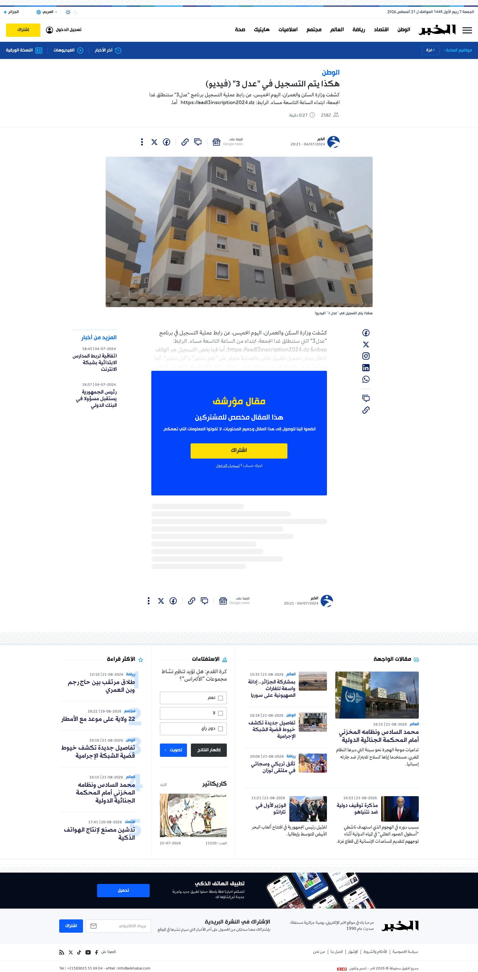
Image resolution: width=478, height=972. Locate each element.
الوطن (404, 30)
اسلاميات (288, 30)
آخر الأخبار (103, 50)
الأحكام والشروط (375, 952)
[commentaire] (197, 142)
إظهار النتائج (209, 750)
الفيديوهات (64, 50)
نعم (211, 698)
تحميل (123, 890)
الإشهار (353, 952)
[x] (154, 142)
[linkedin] (366, 367)
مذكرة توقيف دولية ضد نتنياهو (357, 809)
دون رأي (208, 728)
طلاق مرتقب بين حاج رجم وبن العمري (101, 686)
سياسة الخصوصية (405, 952)
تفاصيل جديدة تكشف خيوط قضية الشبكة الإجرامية (271, 729)
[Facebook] (96, 952)
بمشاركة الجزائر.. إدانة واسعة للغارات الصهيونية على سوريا (271, 688)
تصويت (176, 750)
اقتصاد (381, 30)
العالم (337, 30)
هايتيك (262, 30)
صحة (240, 30)
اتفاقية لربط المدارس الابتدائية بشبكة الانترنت (94, 363)
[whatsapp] (366, 379)
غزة (429, 50)
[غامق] (75, 12)
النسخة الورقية (19, 50)
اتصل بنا (337, 952)
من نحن (319, 952)
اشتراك (239, 451)
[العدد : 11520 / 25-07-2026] (193, 815)
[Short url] (185, 142)
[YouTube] (88, 952)
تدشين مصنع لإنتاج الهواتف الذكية (99, 834)
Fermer (467, 30)
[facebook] (166, 142)
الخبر (321, 139)
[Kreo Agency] (342, 969)
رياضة (359, 30)
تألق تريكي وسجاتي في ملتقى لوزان (273, 767)
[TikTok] (79, 952)
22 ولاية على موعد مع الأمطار (98, 719)
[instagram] (366, 356)
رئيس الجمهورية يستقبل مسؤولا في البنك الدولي (96, 399)
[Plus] (142, 142)
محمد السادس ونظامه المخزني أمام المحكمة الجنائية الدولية (379, 736)
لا (214, 713)
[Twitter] (71, 952)
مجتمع (313, 30)
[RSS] (61, 952)
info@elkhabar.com (134, 969)
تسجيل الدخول (228, 466)
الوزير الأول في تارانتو (271, 809)
